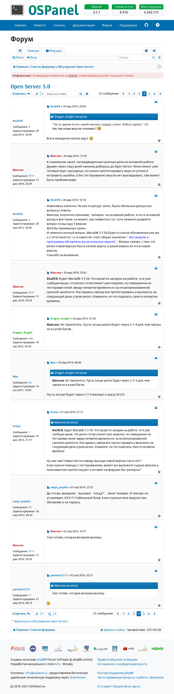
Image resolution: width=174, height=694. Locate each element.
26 (29, 382)
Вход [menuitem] (155, 51)
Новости (40, 25)
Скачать (59, 25)
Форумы (56, 51)
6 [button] (154, 94)
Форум (107, 25)
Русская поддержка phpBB (115, 673)
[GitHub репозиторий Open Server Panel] (146, 25)
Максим (18, 170)
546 (30, 338)
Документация (84, 25)
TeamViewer (78, 677)
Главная (20, 25)
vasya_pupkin (22, 501)
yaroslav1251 (21, 589)
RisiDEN (18, 120)
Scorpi (17, 426)
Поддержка (128, 25)
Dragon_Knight (22, 332)
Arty (57, 664)
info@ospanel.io (36, 673)
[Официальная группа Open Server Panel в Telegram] (157, 25)
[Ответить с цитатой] (156, 101)
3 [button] (139, 94)
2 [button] (134, 94)
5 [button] (149, 94)
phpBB (41, 659)
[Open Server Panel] (46, 10)
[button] (123, 93)
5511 (31, 175)
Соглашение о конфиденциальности (122, 664)
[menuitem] (146, 50)
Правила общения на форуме (117, 659)
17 (29, 595)
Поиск (20, 57)
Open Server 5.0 (30, 86)
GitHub (73, 75)
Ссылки (20, 51)
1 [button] (129, 94)
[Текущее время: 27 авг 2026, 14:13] (159, 67)
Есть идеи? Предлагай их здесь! (118, 686)
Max (15, 376)
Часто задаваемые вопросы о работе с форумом (130, 677)
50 (29, 507)
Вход (33, 57)
